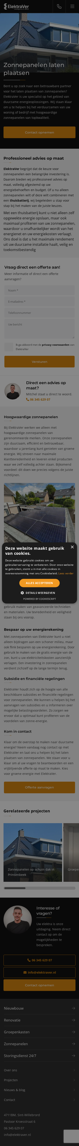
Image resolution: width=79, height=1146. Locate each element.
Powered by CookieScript (39, 598)
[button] (39, 593)
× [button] (72, 547)
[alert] (39, 573)
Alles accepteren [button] (39, 583)
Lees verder (66, 573)
